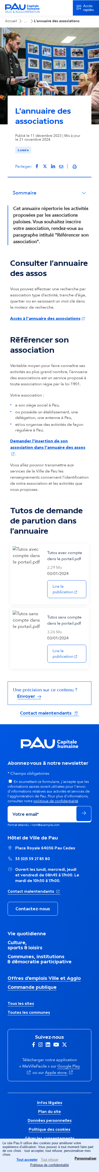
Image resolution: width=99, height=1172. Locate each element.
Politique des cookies (49, 1129)
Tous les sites (21, 1003)
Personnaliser (85, 1158)
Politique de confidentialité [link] (49, 1165)
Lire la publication (69, 589)
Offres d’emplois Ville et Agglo (44, 978)
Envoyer (26, 696)
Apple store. (59, 1072)
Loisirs (23, 150)
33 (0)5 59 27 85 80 (32, 859)
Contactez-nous (32, 908)
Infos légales (49, 1102)
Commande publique (32, 987)
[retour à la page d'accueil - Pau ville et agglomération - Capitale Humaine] (22, 12)
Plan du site (49, 1111)
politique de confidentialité (56, 801)
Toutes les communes (29, 1012)
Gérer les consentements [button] (49, 1138)
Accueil (11, 21)
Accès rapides (88, 8)
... (25, 21)
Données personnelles (50, 1120)
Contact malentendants (49, 712)
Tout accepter (27, 1160)
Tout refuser (49, 1160)
